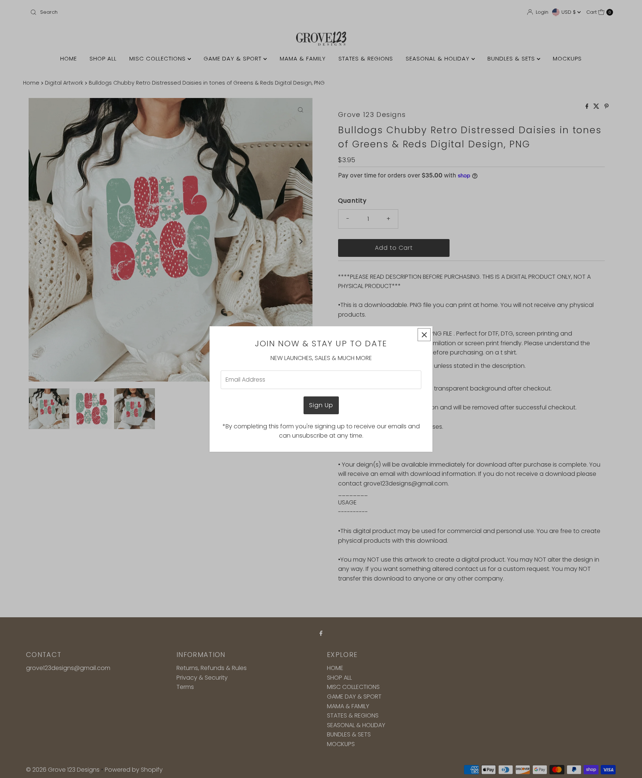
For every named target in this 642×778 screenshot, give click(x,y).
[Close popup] (424, 334)
